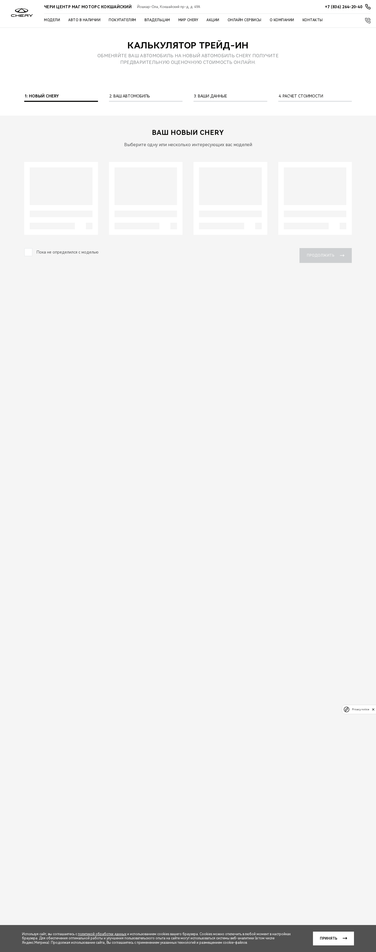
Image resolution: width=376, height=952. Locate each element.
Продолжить (320, 255)
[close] (373, 709)
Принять (328, 938)
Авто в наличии (84, 20)
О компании (282, 20)
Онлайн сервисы (244, 20)
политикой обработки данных (102, 934)
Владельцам (157, 20)
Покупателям (122, 20)
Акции (212, 20)
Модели (52, 20)
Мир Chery (188, 20)
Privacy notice (360, 709)
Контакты (313, 20)
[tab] (61, 97)
